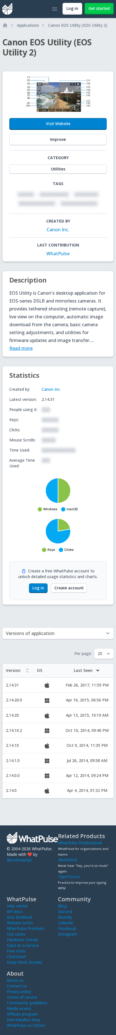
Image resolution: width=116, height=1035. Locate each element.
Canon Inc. (58, 229)
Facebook (67, 928)
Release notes (20, 922)
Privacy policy (19, 991)
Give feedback (19, 917)
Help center (17, 906)
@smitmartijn (19, 860)
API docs (15, 911)
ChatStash (16, 956)
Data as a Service (23, 945)
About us (15, 980)
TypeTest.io (69, 876)
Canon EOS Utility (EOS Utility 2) (77, 25)
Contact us (17, 986)
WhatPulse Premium (25, 928)
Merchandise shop (23, 1019)
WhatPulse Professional (80, 842)
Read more (21, 348)
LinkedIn (65, 922)
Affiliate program (22, 1014)
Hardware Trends (22, 939)
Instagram (67, 934)
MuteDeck (67, 859)
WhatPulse (58, 253)
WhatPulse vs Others (26, 1025)
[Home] (5, 25)
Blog (62, 906)
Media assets (19, 1008)
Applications (28, 25)
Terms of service (22, 997)
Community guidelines (27, 1002)
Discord (65, 911)
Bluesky (65, 917)
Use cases (16, 934)
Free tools (16, 951)
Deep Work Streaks (24, 962)
